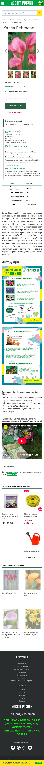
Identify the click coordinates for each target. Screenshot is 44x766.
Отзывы (22, 701)
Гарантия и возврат (22, 669)
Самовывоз (22, 672)
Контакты (22, 664)
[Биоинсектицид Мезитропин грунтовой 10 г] (11, 501)
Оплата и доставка (22, 666)
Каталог (22, 692)
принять (39, 763)
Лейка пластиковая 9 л (32, 551)
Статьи (22, 695)
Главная (22, 690)
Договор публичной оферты (22, 681)
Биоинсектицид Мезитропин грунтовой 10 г (10, 516)
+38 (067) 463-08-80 (22, 714)
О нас (22, 661)
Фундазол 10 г (12, 124)
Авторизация (12, 474)
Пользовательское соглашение (20, 764)
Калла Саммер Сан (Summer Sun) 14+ (31, 633)
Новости (22, 698)
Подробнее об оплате (13, 165)
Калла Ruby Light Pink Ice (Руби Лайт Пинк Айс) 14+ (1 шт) (11, 634)
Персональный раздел (22, 742)
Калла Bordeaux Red (9, 593)
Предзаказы (22, 675)
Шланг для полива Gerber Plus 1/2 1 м (30, 515)
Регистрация (22, 678)
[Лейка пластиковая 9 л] (33, 538)
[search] (39, 13)
